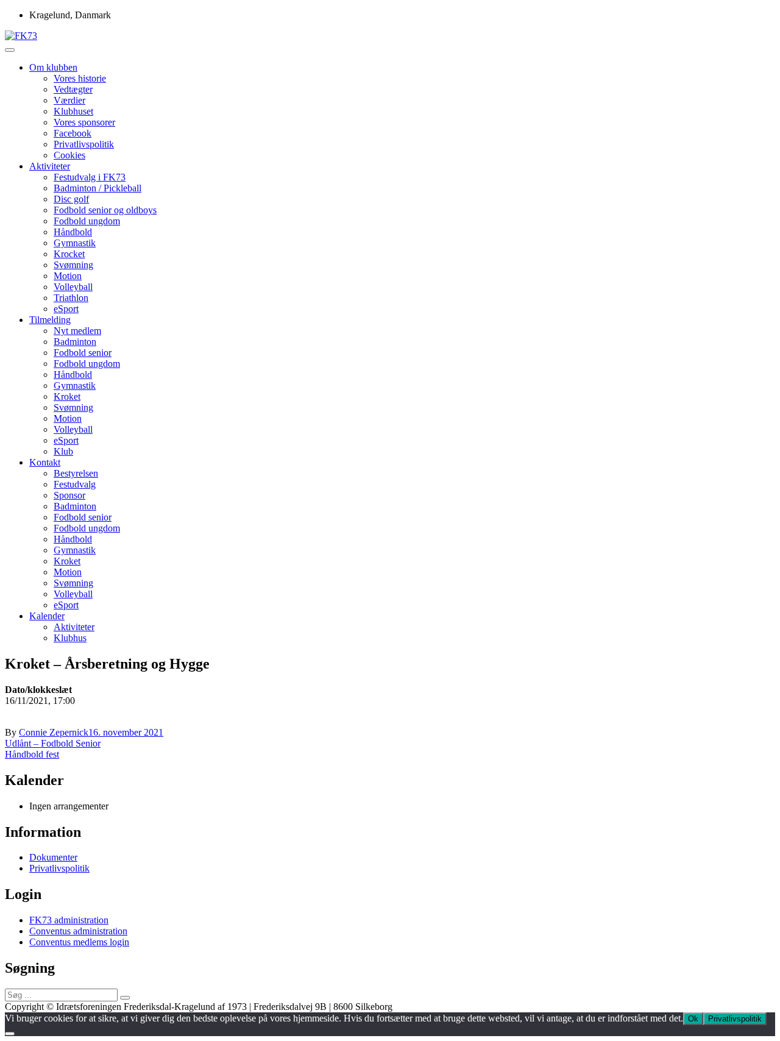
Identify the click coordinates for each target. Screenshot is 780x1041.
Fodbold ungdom (87, 221)
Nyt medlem (77, 330)
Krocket (69, 254)
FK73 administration (68, 920)
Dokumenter (53, 857)
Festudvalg (75, 484)
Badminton (75, 341)
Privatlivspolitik (84, 144)
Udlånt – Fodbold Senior (53, 743)
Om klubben (53, 67)
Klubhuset (73, 111)
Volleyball (73, 287)
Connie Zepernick (53, 732)
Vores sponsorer (84, 122)
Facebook (72, 133)
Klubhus (70, 638)
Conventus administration (78, 931)
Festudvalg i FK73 (90, 177)
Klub (63, 451)
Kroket (67, 396)
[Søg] (125, 998)
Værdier (69, 100)
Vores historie (80, 78)
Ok (693, 1018)
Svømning (73, 265)
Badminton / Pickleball (97, 188)
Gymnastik (75, 243)
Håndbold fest (32, 754)
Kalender (47, 616)
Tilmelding (50, 319)
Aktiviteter (49, 166)
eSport (66, 309)
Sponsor (69, 495)
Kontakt (44, 462)
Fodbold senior (83, 352)
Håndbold (73, 232)
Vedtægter (73, 89)
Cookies (69, 155)
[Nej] (10, 1034)
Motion (68, 276)
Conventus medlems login (79, 942)
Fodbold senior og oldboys (105, 210)
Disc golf (71, 199)
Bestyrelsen (76, 473)
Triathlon (71, 298)
